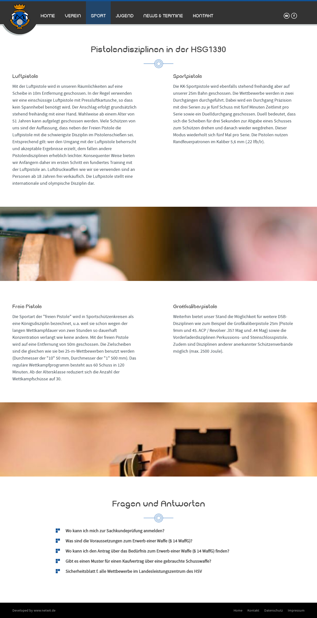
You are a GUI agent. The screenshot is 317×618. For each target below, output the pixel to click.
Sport (98, 16)
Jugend (124, 16)
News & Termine (163, 16)
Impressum (296, 610)
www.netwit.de (44, 610)
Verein (73, 16)
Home (48, 16)
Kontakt (203, 16)
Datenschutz (273, 610)
